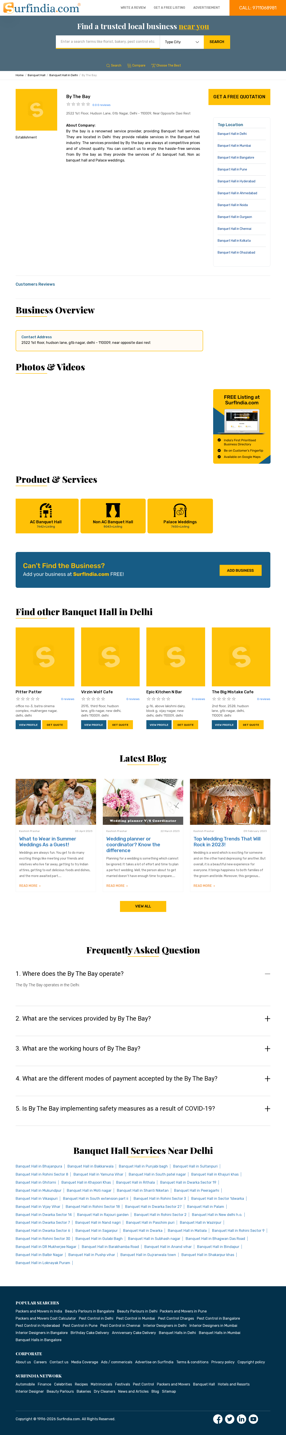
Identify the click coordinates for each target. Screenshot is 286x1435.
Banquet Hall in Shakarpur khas (207, 1255)
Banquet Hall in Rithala (135, 1182)
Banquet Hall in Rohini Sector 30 (43, 1239)
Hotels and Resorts (234, 1384)
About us (23, 1362)
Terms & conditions (192, 1362)
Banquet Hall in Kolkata (234, 241)
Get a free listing (169, 8)
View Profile (28, 724)
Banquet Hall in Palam (205, 1206)
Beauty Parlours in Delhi (137, 1311)
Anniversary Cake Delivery (134, 1333)
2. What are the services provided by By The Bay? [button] (83, 1018)
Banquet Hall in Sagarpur (97, 1230)
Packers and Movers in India (39, 1311)
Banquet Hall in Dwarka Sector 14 (44, 1215)
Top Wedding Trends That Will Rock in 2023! (227, 842)
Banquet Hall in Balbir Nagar (39, 1255)
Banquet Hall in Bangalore (236, 157)
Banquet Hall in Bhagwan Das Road (215, 1239)
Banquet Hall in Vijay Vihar (38, 1206)
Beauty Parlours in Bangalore (89, 1311)
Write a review (133, 8)
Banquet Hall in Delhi (63, 75)
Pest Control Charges (176, 1318)
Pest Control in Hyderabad (38, 1325)
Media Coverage (84, 1362)
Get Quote (55, 724)
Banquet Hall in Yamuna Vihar (98, 1174)
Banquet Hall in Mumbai (234, 146)
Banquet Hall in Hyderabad (236, 181)
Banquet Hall (36, 75)
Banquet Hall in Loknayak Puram (43, 1263)
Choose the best (168, 65)
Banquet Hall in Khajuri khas (215, 1174)
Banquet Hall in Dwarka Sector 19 (188, 1182)
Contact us (59, 1362)
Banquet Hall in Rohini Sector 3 (160, 1198)
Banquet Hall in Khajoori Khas (86, 1182)
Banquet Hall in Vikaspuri (37, 1198)
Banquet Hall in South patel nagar (157, 1174)
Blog (155, 1391)
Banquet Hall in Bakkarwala (90, 1166)
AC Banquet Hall (46, 523)
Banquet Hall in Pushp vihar (91, 1255)
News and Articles (133, 1391)
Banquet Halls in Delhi (177, 1333)
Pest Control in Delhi (96, 1318)
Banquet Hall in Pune (232, 169)
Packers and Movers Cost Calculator (46, 1318)
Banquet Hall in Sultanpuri (195, 1166)
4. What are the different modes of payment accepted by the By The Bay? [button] (116, 1078)
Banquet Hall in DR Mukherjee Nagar (46, 1247)
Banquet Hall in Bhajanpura (39, 1166)
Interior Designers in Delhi (165, 1325)
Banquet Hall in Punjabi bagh (143, 1166)
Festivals (122, 1384)
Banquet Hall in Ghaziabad (236, 252)
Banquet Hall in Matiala (187, 1230)
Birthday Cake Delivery (90, 1333)
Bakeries (84, 1391)
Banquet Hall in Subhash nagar (154, 1239)
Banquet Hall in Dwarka (142, 1230)
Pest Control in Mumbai (135, 1318)
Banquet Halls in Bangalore (38, 1340)
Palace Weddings (180, 523)
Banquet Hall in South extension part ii (95, 1198)
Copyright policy (251, 1362)
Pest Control (143, 1384)
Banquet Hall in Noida (233, 205)
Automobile (25, 1384)
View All (143, 906)
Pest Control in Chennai (120, 1325)
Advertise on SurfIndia (154, 1362)
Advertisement (206, 8)
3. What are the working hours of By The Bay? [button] (78, 1048)
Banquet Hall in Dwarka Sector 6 (43, 1230)
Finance (44, 1384)
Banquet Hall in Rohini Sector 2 (160, 1215)
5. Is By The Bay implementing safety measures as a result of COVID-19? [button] (115, 1108)
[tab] (143, 983)
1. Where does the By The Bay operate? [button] (70, 973)
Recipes (81, 1384)
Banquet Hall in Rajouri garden (103, 1215)
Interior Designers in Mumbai (213, 1325)
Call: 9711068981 (257, 8)
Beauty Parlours (60, 1391)
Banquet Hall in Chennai (234, 229)
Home (20, 75)
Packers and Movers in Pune (183, 1311)
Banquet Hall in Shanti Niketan (143, 1190)
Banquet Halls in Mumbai (219, 1333)
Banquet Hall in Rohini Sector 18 (93, 1206)
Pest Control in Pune (80, 1325)
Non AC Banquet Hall (113, 523)
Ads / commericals (116, 1362)
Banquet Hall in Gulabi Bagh (99, 1239)
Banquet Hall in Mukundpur (38, 1190)
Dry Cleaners (104, 1391)
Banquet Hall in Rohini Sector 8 (42, 1174)
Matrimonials (101, 1384)
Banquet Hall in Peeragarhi (196, 1190)
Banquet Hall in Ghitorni (36, 1182)
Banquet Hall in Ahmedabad (237, 193)
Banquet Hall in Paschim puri (150, 1222)
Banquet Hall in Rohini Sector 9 (238, 1230)
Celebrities (63, 1384)
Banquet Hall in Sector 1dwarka (217, 1198)
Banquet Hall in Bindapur (218, 1247)
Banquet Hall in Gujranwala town (148, 1255)
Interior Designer (30, 1391)
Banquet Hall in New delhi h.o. (217, 1215)
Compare (138, 65)
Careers (40, 1362)
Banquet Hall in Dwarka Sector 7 (43, 1222)
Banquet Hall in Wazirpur (200, 1222)
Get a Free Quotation (239, 96)
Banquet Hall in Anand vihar (168, 1247)
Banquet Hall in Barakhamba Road (110, 1247)
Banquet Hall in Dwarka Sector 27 (153, 1206)
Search (217, 42)
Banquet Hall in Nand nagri (98, 1222)
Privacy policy (223, 1362)
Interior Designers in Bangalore (42, 1333)
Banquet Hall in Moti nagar (89, 1190)
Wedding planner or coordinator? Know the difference (133, 844)
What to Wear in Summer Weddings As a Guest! (47, 842)
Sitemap (169, 1391)
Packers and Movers (173, 1384)
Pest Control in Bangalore (218, 1318)
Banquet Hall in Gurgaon (235, 217)
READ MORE (28, 886)
